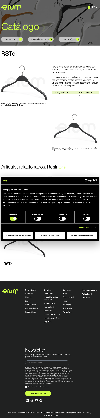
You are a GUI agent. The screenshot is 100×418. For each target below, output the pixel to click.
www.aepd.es (61, 381)
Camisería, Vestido (39, 39)
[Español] (95, 7)
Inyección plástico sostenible (51, 299)
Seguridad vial (68, 297)
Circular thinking (89, 290)
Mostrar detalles (86, 228)
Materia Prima (49, 303)
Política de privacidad (55, 413)
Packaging (67, 305)
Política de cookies (82, 413)
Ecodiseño (48, 311)
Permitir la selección (50, 235)
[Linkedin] (27, 400)
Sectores (67, 290)
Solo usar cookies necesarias (18, 235)
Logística (47, 322)
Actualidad (87, 294)
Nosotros (29, 294)
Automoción (68, 308)
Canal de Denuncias (50, 415)
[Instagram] (32, 400)
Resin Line (10, 39)
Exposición (67, 39)
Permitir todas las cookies (82, 235)
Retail (65, 294)
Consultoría (48, 294)
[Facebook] (41, 400)
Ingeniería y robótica (52, 318)
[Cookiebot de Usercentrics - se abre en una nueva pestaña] (86, 181)
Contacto (86, 298)
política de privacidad (42, 387)
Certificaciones (31, 308)
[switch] (37, 219)
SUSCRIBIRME (36, 393)
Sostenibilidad (30, 312)
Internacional (30, 305)
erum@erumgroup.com (32, 381)
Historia (28, 297)
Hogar (65, 301)
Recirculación (49, 307)
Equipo (27, 301)
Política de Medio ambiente (18, 413)
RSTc (8, 264)
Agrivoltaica (67, 312)
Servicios (48, 290)
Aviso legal (70, 413)
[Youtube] (36, 400)
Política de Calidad (38, 413)
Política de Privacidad (44, 383)
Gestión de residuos (52, 314)
